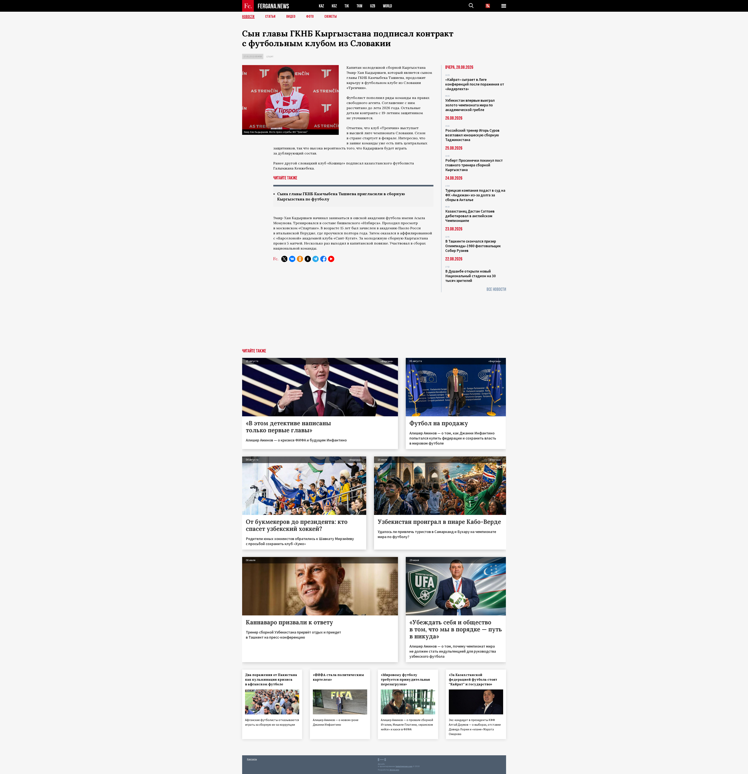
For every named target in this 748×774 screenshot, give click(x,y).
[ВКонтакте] (292, 259)
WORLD (387, 6)
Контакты (252, 759)
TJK (347, 6)
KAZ (321, 6)
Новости (248, 17)
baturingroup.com (404, 766)
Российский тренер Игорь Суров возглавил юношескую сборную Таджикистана (472, 135)
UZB (372, 6)
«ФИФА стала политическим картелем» (338, 677)
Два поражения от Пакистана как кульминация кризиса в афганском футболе (271, 679)
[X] (284, 259)
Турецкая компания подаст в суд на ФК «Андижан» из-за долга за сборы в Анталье (475, 195)
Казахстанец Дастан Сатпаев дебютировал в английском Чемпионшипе (470, 216)
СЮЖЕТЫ (331, 17)
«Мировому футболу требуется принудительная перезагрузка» (405, 679)
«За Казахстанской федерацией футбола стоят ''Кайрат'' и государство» (473, 679)
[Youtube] (331, 259)
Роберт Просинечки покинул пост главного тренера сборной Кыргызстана (474, 165)
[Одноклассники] (300, 259)
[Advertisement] (374, 319)
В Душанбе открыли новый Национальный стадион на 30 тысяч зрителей (470, 276)
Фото (310, 17)
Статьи (270, 17)
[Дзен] (308, 259)
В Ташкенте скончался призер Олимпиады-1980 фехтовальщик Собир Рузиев (473, 246)
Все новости (496, 289)
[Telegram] (315, 259)
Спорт (269, 56)
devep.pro (394, 770)
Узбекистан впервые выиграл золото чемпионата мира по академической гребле (470, 105)
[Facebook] (323, 259)
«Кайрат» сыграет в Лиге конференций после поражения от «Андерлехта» (474, 84)
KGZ (334, 6)
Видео (290, 17)
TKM (359, 6)
